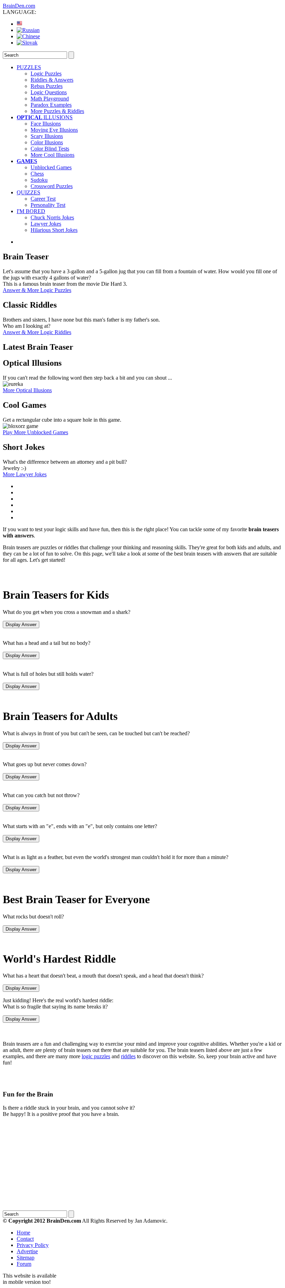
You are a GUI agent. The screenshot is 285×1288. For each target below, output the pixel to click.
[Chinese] (28, 36)
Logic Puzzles (46, 73)
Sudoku (39, 180)
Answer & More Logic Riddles (37, 332)
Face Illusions (46, 124)
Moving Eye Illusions (54, 130)
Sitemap (25, 1258)
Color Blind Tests (50, 149)
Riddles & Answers (52, 80)
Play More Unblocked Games (35, 432)
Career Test (43, 199)
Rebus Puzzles (47, 86)
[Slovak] (27, 43)
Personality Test (48, 205)
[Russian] (28, 30)
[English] (19, 24)
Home (23, 1233)
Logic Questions (49, 92)
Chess (37, 174)
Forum (24, 1264)
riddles (128, 1056)
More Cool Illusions (52, 155)
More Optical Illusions (27, 390)
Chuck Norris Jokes (52, 217)
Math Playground (50, 99)
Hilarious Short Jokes (54, 230)
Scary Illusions (47, 136)
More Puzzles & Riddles (57, 111)
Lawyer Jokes (46, 224)
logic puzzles (96, 1056)
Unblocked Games (51, 167)
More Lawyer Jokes (25, 474)
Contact (25, 1239)
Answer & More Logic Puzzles (37, 290)
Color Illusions (47, 142)
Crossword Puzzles (52, 186)
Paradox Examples (51, 105)
